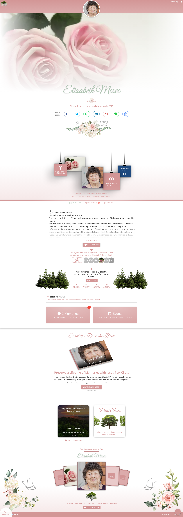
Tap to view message (75, 440)
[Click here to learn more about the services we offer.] (91, 497)
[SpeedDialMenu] (178, 512)
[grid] (91, 172)
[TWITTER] (77, 114)
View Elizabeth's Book (91, 387)
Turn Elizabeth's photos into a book (91, 193)
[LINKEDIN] (96, 114)
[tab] (75, 203)
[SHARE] (125, 114)
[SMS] (116, 114)
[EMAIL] (106, 114)
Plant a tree (91, 281)
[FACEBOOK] (67, 114)
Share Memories (92, 508)
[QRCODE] (57, 114)
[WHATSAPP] (86, 114)
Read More (91, 240)
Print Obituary (93, 244)
